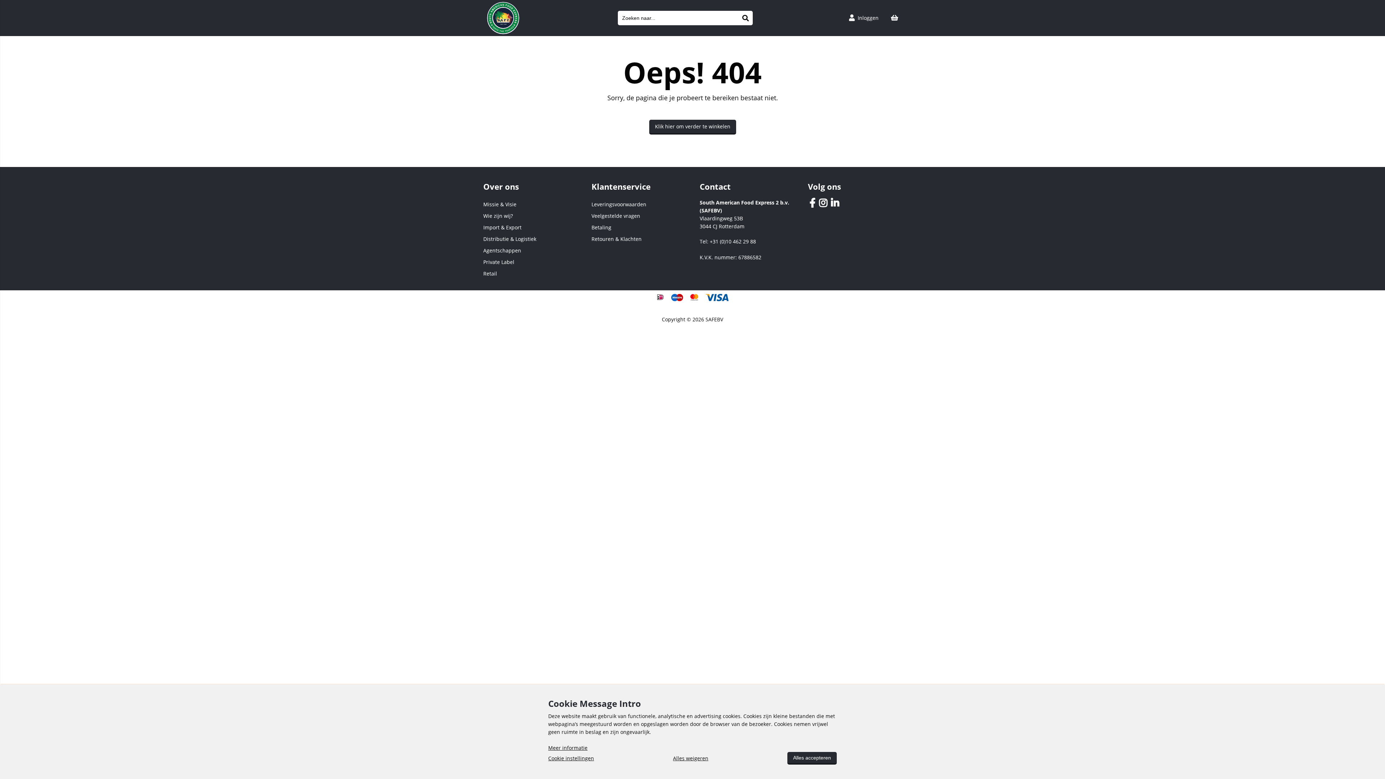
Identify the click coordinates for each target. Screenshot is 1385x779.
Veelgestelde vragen (616, 215)
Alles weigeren (690, 758)
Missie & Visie (499, 204)
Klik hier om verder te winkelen (692, 126)
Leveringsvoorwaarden (619, 204)
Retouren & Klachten (617, 239)
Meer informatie (568, 747)
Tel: (728, 241)
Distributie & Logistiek (509, 239)
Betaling (601, 227)
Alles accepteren (812, 758)
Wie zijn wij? (498, 215)
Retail (490, 273)
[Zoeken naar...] (745, 18)
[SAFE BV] (503, 32)
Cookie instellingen (571, 758)
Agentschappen (502, 250)
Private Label (498, 262)
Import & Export (502, 227)
